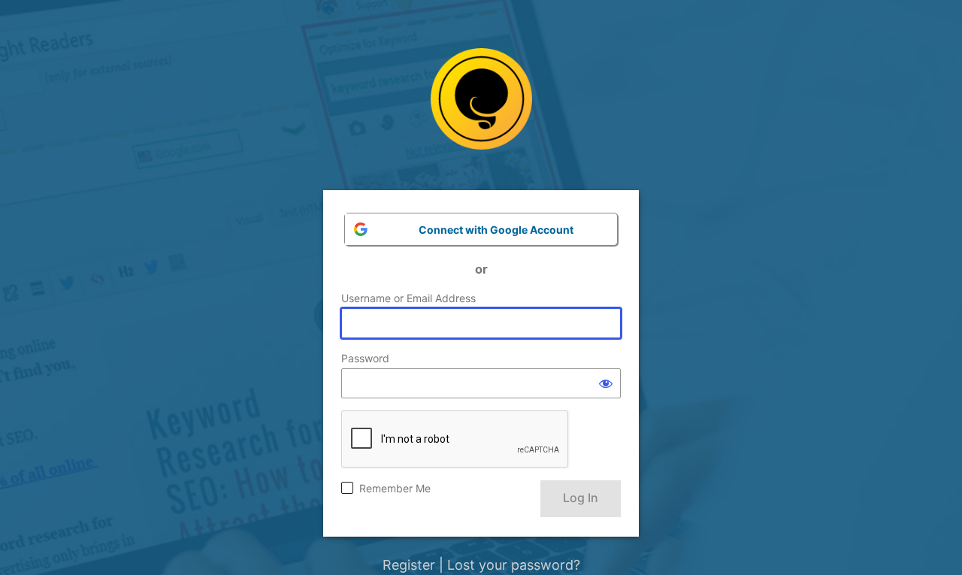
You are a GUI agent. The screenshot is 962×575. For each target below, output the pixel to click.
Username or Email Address (408, 298)
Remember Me (395, 488)
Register (409, 565)
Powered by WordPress (481, 110)
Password (365, 358)
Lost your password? (513, 565)
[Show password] (606, 383)
